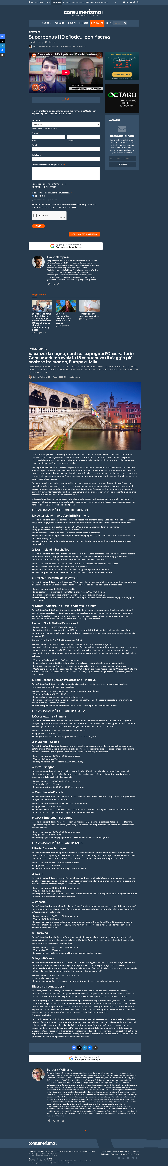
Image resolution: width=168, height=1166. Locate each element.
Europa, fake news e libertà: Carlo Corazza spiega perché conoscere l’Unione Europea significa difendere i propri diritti (41, 322)
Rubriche (59, 23)
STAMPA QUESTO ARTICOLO (84, 234)
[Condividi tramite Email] (2, 55)
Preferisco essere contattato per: (49, 184)
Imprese (84, 23)
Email (35, 145)
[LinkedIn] (2, 45)
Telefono (37, 155)
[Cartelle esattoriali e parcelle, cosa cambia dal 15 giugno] (66, 306)
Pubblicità (105, 1154)
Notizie (45, 23)
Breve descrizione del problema (48, 164)
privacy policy (123, 150)
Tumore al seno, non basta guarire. (89, 315)
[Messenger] (2, 50)
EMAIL (38, 187)
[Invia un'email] (47, 47)
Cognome (70, 141)
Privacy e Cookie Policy (129, 1154)
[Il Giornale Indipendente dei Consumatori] (84, 12)
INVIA (38, 225)
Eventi (72, 23)
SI (36, 196)
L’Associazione (105, 1151)
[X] (2, 41)
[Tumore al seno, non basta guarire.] (89, 306)
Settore (36, 120)
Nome (35, 133)
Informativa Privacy (73, 204)
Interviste (97, 23)
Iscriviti (116, 1151)
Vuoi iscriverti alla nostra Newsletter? (52, 193)
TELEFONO (51, 187)
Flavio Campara (39, 47)
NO (43, 196)
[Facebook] (2, 36)
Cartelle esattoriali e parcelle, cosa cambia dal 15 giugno (63, 318)
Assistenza (124, 1151)
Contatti (114, 1154)
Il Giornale (135, 1151)
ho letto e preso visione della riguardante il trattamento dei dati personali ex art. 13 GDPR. (64, 206)
